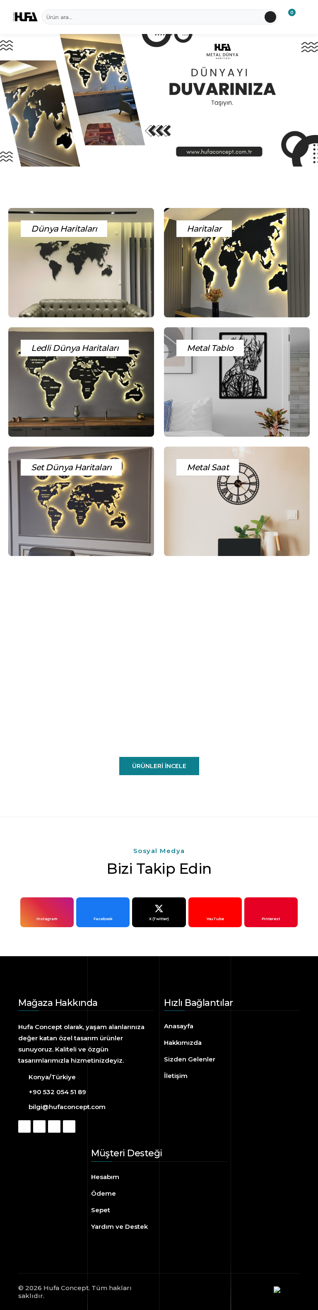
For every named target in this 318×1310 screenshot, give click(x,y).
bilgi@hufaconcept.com (67, 1107)
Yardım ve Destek (119, 1226)
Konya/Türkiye (52, 1077)
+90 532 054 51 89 (57, 1092)
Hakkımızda (183, 1043)
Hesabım (105, 1177)
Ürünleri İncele (159, 766)
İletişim (176, 1076)
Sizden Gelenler (189, 1059)
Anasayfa (178, 1026)
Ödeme (103, 1193)
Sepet (100, 1210)
